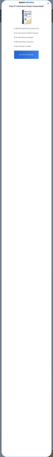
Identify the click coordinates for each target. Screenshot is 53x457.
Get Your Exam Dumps (26, 54)
